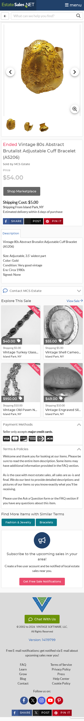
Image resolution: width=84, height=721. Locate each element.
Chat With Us (45, 619)
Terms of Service (61, 664)
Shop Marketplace (21, 191)
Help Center (61, 678)
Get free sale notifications (42, 581)
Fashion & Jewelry (18, 522)
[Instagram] (42, 700)
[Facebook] (24, 700)
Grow (23, 674)
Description (11, 233)
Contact (23, 683)
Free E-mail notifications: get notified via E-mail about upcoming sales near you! (42, 653)
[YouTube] (50, 700)
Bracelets (46, 522)
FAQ (23, 664)
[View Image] (11, 126)
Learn (23, 669)
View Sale (73, 301)
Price (6, 170)
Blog (23, 678)
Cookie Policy (61, 683)
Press (61, 674)
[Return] (5, 16)
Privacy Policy (61, 669)
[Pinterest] (59, 700)
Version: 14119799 (42, 640)
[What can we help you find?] (78, 16)
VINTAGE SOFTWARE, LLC (51, 626)
